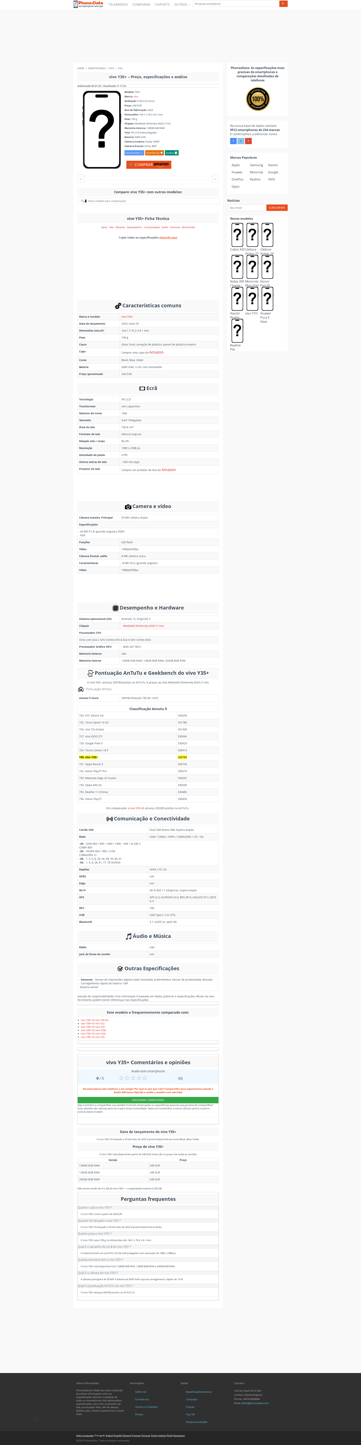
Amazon (156, 352)
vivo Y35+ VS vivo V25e (93, 1030)
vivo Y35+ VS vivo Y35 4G (94, 1020)
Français (136, 1435)
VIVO (271, 179)
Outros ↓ (182, 4)
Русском (145, 1435)
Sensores (175, 227)
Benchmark (188, 227)
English (109, 1435)
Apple (236, 165)
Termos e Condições (146, 1407)
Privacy (139, 1414)
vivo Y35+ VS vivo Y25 (93, 1037)
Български (179, 1435)
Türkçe (154, 1435)
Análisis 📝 (172, 152)
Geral (104, 227)
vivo (135, 96)
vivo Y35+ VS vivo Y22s (93, 1033)
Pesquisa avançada (196, 1422)
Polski (170, 1435)
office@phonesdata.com (255, 1403)
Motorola (256, 172)
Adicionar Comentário (148, 1100)
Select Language (84, 1435)
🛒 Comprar (141, 164)
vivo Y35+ (127, 316)
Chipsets (162, 4)
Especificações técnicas (199, 1392)
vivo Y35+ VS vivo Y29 (93, 1026)
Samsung (256, 165)
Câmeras (120, 227)
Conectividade (152, 227)
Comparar (141, 4)
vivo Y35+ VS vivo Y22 (93, 1023)
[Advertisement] (180, 36)
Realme (255, 179)
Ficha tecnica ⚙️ (134, 152)
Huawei (237, 172)
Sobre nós (140, 1392)
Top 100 (190, 1414)
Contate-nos (142, 1399)
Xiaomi (273, 165)
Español (118, 1435)
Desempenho (134, 227)
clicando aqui (168, 237)
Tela (111, 227)
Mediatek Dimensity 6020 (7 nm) (143, 626)
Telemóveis (118, 4)
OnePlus (237, 179)
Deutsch (127, 1435)
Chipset (190, 1407)
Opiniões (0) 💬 (154, 152)
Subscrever (277, 207)
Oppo (236, 186)
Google (273, 172)
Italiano (162, 1435)
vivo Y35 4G (137, 808)
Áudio (165, 227)
